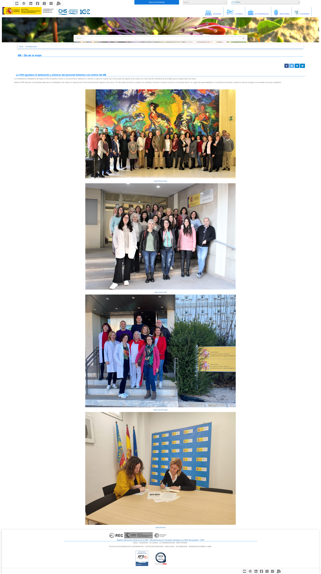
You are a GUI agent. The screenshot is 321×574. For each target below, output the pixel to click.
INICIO (135, 543)
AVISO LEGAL (170, 546)
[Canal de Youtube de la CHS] (16, 3)
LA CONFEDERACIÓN (167, 543)
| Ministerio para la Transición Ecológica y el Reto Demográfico (174, 540)
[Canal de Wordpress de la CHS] (23, 3)
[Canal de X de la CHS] (44, 3)
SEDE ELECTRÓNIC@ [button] (157, 2)
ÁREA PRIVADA (182, 543)
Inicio (21, 46)
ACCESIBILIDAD (182, 546)
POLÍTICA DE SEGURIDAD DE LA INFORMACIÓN (126, 546)
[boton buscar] (243, 38)
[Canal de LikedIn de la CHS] (30, 3)
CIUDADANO (144, 543)
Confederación (31, 46)
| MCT (202, 540)
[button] (286, 66)
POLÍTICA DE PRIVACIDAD (154, 546)
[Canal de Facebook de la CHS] (37, 3)
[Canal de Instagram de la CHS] (51, 3)
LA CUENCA (154, 543)
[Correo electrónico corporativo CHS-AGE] (59, 3)
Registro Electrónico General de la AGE (132, 540)
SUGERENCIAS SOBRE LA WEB (200, 546)
